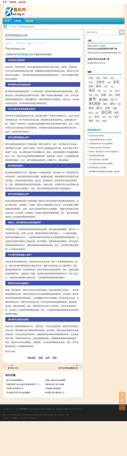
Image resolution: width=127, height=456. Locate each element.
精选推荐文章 (50, 409)
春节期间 (103, 99)
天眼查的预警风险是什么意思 (100, 139)
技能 (96, 95)
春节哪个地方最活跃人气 (54, 392)
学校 (111, 86)
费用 (110, 117)
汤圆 (105, 103)
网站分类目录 (40, 409)
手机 (90, 95)
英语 (116, 112)
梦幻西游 (94, 103)
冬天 (116, 82)
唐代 (98, 86)
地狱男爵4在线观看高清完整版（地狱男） (105, 171)
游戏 (112, 103)
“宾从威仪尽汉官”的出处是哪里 (18, 392)
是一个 (114, 99)
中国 (98, 78)
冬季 (91, 86)
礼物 (115, 108)
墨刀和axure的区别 (96, 135)
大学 (105, 86)
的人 (99, 108)
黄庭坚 (104, 121)
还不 (116, 116)
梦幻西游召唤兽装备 (97, 155)
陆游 (97, 121)
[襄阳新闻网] (16, 5)
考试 (96, 113)
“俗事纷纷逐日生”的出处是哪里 (101, 143)
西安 (20, 54)
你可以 (91, 82)
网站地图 (59, 409)
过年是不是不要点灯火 (14, 388)
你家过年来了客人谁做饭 (54, 384)
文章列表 (12, 2)
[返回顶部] (122, 407)
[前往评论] (122, 401)
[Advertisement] (63, 438)
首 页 (5, 2)
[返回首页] (122, 394)
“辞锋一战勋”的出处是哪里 (55, 380)
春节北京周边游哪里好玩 (68, 368)
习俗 (105, 77)
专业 (91, 77)
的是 (107, 108)
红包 (91, 112)
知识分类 (22, 2)
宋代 (92, 90)
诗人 (97, 116)
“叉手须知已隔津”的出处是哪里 (101, 163)
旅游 (25, 54)
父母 (119, 104)
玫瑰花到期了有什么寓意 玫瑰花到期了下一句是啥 (24, 384)
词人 (90, 117)
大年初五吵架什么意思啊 (98, 159)
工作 (105, 91)
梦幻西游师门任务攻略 (97, 167)
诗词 (104, 117)
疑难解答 (66, 409)
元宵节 (100, 82)
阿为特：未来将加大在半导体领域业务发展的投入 (105, 151)
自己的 (106, 111)
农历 (108, 82)
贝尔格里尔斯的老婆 (53, 388)
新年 (111, 94)
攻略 (103, 94)
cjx (13, 43)
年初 (110, 91)
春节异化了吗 (13, 368)
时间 (118, 94)
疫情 (91, 108)
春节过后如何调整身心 (14, 380)
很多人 (117, 91)
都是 (91, 120)
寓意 (99, 91)
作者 (112, 78)
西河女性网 (10, 351)
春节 (16, 54)
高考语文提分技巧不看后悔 (99, 147)
